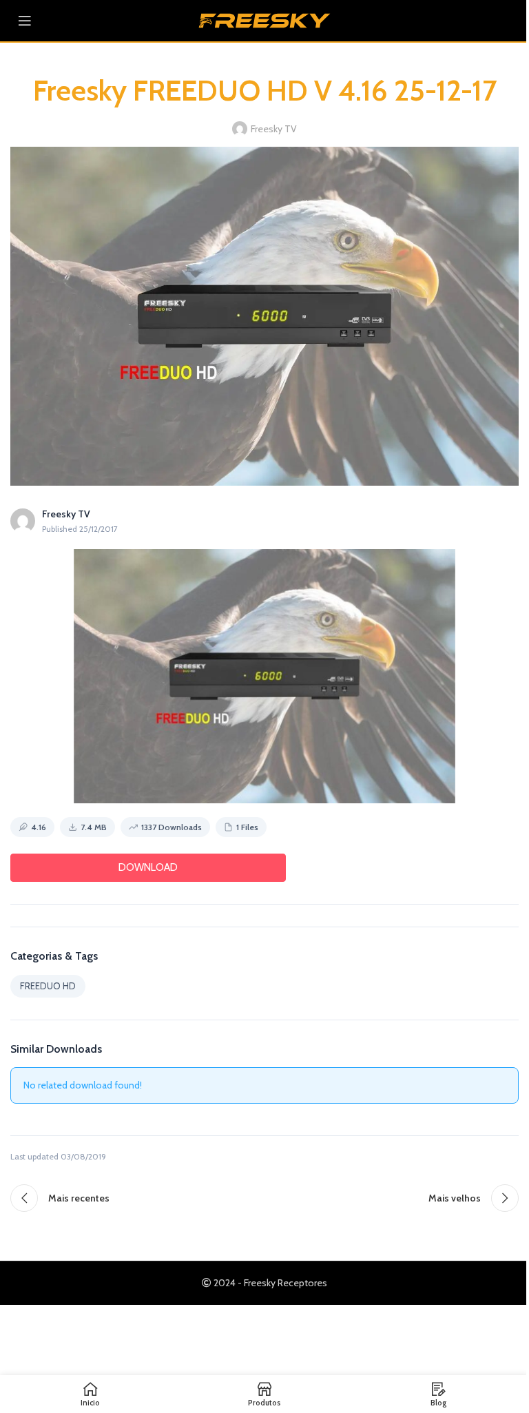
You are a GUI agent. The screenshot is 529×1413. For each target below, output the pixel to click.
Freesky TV (274, 129)
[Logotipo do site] (264, 19)
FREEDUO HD (48, 985)
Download (148, 867)
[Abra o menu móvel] (24, 20)
